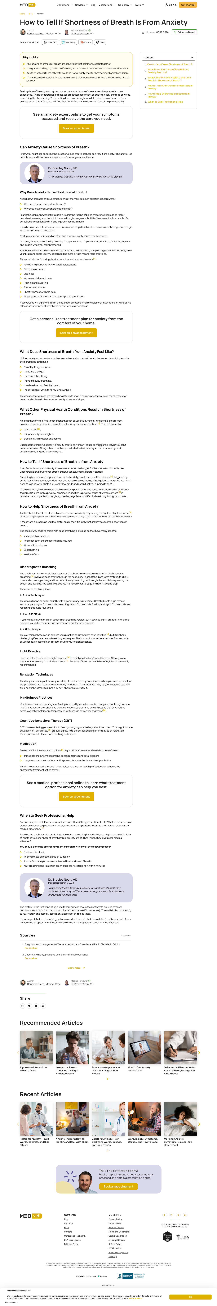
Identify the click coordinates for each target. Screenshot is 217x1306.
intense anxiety (111, 302)
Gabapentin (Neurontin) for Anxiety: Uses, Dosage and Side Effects (144, 1070)
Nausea (28, 278)
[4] (111, 477)
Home (22, 13)
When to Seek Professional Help (165, 101)
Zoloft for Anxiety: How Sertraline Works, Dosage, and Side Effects (71, 1142)
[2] (98, 424)
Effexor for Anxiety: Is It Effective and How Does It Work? (179, 1142)
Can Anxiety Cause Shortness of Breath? (169, 64)
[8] (67, 661)
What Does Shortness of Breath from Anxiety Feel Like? (168, 71)
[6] (130, 512)
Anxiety (40, 13)
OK (190, 1297)
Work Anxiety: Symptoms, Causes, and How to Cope (107, 1140)
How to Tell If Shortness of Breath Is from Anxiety (170, 87)
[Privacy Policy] (128, 1298)
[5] (119, 492)
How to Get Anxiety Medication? (103, 1069)
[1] (94, 259)
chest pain (50, 291)
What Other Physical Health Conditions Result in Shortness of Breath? (169, 79)
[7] (107, 634)
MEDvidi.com (71, 1263)
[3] (38, 429)
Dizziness (29, 273)
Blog (93, 4)
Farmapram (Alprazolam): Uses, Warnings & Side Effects (70, 1070)
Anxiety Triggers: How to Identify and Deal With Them (36, 1140)
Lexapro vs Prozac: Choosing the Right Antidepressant (31, 1070)
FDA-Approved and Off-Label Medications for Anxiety (180, 1069)
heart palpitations (66, 264)
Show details (10, 1303)
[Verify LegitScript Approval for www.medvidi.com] (167, 1241)
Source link (31, 947)
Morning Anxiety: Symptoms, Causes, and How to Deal (142, 1142)
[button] (22, 1006)
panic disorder (57, 477)
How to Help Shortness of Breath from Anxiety (169, 95)
